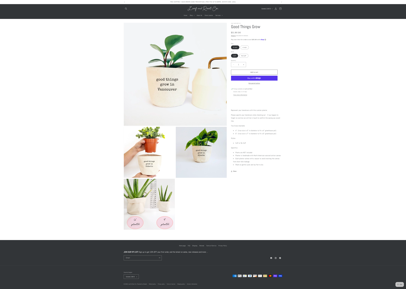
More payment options (254, 83)
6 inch (235, 47)
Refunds (201, 246)
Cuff (234, 56)
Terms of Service (211, 246)
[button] (126, 8)
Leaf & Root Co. (132, 284)
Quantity (233, 60)
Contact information (192, 284)
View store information (240, 95)
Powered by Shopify (142, 284)
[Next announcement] (281, 2)
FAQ (189, 246)
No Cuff (243, 56)
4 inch (245, 47)
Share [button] (235, 171)
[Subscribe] (159, 257)
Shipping (233, 35)
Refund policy (152, 284)
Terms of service (171, 284)
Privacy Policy (222, 246)
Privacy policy (161, 284)
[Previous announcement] (124, 2)
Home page (182, 246)
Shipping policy (181, 284)
